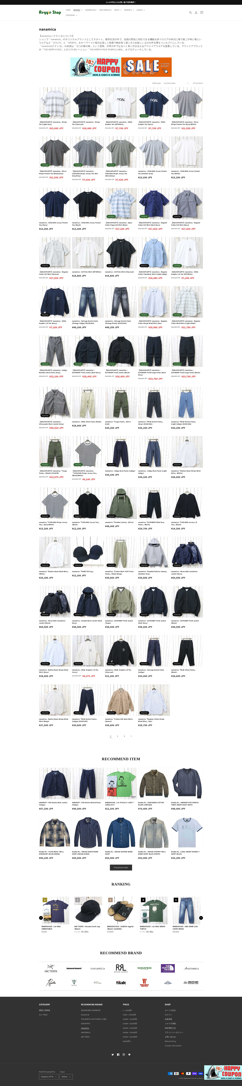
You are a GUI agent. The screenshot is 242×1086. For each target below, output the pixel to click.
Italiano (64, 1077)
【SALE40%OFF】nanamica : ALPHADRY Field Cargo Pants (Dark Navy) (152, 372)
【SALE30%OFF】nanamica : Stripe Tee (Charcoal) (86, 123)
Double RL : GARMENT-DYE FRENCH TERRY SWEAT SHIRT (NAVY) (185, 803)
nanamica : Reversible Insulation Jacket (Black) (52, 622)
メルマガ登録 (170, 1023)
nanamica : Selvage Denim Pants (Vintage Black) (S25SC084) (118, 322)
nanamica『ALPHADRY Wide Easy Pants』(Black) (151, 523)
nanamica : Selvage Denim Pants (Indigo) (151, 671)
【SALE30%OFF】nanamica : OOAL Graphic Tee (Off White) (118, 123)
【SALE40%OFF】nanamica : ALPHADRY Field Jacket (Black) (117, 371)
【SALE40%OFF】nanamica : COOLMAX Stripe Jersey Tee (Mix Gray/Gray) (85, 173)
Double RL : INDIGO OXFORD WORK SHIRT (119, 853)
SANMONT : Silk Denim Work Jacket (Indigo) (53, 803)
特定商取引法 (170, 1028)
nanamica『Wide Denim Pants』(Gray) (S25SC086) (151, 423)
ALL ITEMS (43, 1015)
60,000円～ (127, 1041)
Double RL (85, 1015)
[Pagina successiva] (131, 736)
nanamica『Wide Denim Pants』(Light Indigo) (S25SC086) (184, 423)
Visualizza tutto (121, 867)
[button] (78, 10)
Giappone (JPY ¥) (47, 1077)
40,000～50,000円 (130, 1032)
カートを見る (170, 1010)
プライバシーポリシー (174, 1032)
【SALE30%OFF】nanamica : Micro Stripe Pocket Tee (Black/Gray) (52, 172)
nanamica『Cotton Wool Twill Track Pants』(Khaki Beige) (119, 572)
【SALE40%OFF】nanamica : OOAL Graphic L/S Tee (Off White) (184, 273)
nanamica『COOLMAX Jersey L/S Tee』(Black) (184, 523)
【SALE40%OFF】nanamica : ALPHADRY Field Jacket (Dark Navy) (86, 371)
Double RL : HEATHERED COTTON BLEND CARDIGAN (151, 803)
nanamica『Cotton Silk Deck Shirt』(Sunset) (119, 720)
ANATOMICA (85, 1032)
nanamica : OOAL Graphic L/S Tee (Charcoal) (118, 671)
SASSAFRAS (85, 1023)
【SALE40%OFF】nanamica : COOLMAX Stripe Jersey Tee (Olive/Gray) (116, 173)
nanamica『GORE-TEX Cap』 (83, 571)
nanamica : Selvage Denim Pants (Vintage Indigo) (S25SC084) (85, 322)
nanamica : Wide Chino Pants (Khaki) (86, 422)
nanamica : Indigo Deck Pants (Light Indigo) (152, 472)
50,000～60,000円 (130, 1037)
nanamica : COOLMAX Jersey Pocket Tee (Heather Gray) (152, 172)
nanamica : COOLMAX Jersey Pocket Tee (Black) (86, 224)
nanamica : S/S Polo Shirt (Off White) (86, 272)
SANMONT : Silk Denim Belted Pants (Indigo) (86, 803)
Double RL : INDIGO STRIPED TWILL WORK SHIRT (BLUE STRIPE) (152, 853)
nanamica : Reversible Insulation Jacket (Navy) (184, 572)
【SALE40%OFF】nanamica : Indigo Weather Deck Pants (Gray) (53, 371)
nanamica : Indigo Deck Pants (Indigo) (120, 471)
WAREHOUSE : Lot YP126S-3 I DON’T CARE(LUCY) (119, 803)
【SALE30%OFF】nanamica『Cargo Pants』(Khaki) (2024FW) (53, 472)
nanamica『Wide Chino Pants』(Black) (183, 671)
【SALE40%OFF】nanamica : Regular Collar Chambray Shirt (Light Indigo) (152, 273)
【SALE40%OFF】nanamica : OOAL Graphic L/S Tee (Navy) (52, 322)
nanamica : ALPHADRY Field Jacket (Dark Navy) (152, 622)
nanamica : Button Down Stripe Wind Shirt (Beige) (53, 720)
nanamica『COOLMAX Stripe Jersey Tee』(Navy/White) (53, 523)
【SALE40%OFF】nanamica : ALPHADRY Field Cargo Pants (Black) (185, 371)
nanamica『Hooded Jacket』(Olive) (119, 522)
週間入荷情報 (44, 1010)
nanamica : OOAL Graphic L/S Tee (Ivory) (85, 671)
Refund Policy (170, 1041)
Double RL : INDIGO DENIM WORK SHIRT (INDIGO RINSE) (85, 853)
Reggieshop (187, 1078)
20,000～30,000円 (130, 1023)
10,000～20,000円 (130, 1019)
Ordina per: (156, 83)
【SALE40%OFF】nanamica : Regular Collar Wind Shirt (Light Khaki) (185, 322)
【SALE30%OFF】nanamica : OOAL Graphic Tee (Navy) (151, 123)
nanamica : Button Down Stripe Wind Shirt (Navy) (53, 671)
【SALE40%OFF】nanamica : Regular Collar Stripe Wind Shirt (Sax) (152, 322)
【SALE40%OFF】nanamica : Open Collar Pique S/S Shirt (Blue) (118, 224)
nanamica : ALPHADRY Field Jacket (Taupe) (119, 622)
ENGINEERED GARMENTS (90, 1010)
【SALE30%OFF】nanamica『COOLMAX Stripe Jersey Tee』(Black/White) (85, 473)
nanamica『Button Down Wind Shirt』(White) (54, 572)
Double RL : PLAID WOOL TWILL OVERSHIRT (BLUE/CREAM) (51, 853)
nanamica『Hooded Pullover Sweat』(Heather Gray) (153, 572)
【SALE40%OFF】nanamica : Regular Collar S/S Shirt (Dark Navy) (152, 224)
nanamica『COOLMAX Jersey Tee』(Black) (86, 523)
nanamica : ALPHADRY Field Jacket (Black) (185, 622)
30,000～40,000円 (130, 1028)
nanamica (85, 1028)
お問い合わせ (170, 1037)
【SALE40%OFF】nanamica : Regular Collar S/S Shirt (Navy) (185, 224)
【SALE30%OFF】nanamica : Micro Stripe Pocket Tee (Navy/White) (185, 123)
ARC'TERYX (85, 1037)
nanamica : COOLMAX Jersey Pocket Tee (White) (185, 172)
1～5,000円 (127, 1010)
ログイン (168, 1015)
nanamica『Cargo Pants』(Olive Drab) (118, 423)
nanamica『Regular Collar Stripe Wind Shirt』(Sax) (151, 720)
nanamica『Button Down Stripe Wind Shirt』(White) (185, 472)
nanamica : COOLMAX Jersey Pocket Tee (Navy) (53, 224)
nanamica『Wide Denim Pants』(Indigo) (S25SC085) (85, 720)
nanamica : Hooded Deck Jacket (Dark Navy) (87, 622)
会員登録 (168, 1019)
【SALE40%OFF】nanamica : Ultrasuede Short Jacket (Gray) (51, 423)
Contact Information (173, 1046)
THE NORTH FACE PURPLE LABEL (94, 1019)
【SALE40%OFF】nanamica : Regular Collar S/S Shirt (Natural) (53, 273)
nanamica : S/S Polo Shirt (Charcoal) (119, 272)
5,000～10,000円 (129, 1015)
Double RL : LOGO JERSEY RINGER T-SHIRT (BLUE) (185, 853)
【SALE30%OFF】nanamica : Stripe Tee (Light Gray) (53, 123)
